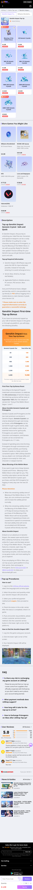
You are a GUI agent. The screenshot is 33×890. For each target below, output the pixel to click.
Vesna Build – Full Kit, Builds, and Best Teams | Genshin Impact (23, 803)
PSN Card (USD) (20, 568)
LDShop (3, 10)
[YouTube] (14, 882)
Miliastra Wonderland (24, 14)
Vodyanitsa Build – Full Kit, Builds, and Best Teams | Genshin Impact (22, 812)
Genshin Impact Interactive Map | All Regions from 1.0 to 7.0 (22, 784)
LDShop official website (21, 586)
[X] (19, 882)
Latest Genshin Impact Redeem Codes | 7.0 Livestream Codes (21, 794)
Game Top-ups (12, 10)
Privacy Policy (25, 855)
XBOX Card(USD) (8, 570)
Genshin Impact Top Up (9, 14)
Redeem (27, 879)
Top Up (24, 887)
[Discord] (9, 882)
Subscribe (28, 851)
